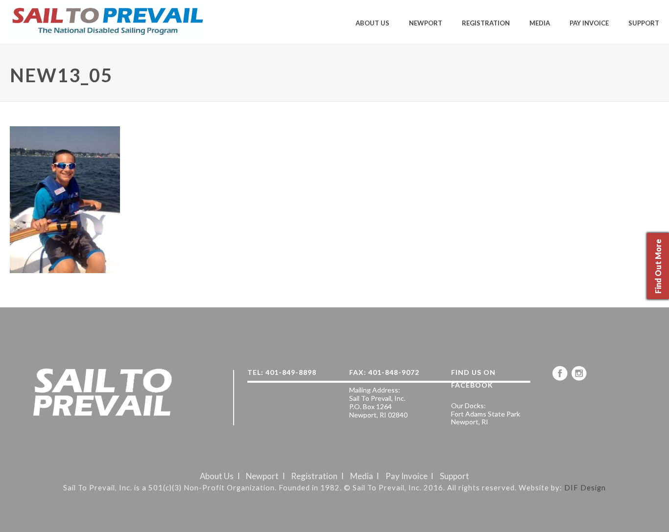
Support (643, 23)
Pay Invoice (589, 23)
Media (539, 23)
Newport (425, 23)
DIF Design (585, 487)
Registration (486, 23)
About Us (372, 23)
